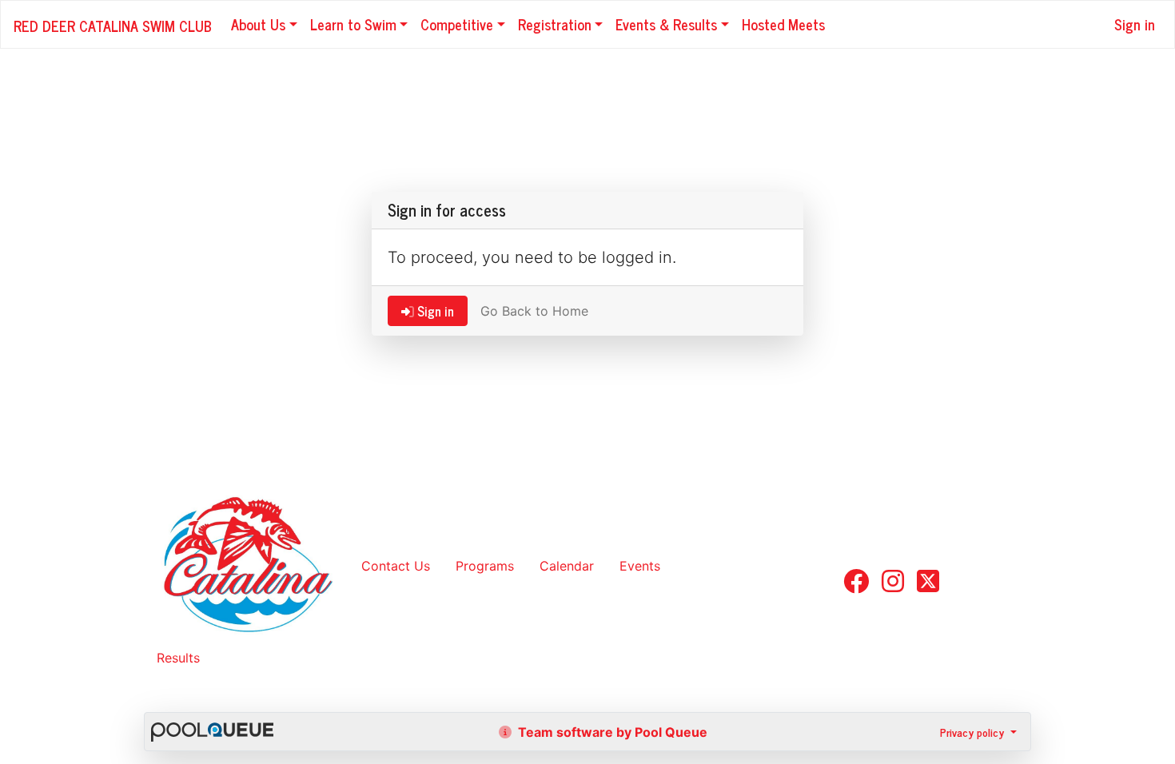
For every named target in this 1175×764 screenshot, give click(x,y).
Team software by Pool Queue (611, 732)
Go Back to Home (534, 311)
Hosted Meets (783, 24)
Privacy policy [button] (973, 731)
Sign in (1134, 24)
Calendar (567, 566)
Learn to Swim (353, 24)
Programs (485, 566)
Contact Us (395, 566)
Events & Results (666, 24)
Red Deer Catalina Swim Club (113, 26)
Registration (554, 24)
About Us (258, 24)
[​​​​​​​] (856, 586)
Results (178, 658)
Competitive (456, 24)
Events (639, 566)
